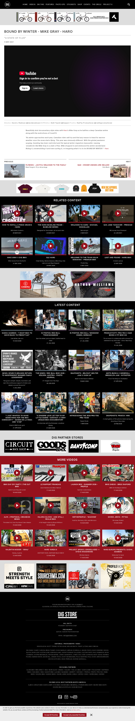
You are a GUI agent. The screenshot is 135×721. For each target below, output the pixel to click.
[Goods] (51, 446)
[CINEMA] (84, 576)
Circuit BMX (38, 685)
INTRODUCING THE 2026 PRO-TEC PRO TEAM (84, 417)
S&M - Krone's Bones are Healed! (93, 165)
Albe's (30, 685)
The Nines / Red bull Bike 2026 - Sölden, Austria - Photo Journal (51, 375)
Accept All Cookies (51, 715)
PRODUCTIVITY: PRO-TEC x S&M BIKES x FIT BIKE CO (118, 334)
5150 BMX (56, 685)
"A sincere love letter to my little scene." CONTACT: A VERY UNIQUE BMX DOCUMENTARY (51, 418)
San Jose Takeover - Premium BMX (118, 226)
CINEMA (60, 670)
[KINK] (19, 576)
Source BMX (57, 687)
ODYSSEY (80, 672)
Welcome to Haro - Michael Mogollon (84, 226)
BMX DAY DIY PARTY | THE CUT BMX (17, 485)
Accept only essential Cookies (74, 715)
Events (87, 4)
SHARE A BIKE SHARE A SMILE (67, 674)
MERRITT (72, 672)
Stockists (71, 4)
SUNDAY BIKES (51, 674)
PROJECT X (107, 4)
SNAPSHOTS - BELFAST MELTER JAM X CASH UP (84, 374)
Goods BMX (65, 685)
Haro (65, 130)
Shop (80, 4)
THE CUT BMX (76, 670)
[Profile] (116, 576)
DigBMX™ (80, 604)
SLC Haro (50, 258)
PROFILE (87, 672)
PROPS (93, 672)
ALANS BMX (30, 670)
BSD (46, 670)
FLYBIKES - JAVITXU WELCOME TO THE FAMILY (46, 165)
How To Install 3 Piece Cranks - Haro (17, 226)
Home (25, 4)
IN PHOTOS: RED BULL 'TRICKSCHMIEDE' (50, 334)
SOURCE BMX (40, 674)
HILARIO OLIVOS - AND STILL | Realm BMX (51, 518)
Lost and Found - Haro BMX (118, 258)
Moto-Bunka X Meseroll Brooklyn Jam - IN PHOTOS (117, 374)
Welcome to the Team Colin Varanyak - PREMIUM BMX (84, 259)
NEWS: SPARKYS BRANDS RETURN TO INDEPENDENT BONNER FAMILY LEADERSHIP (17, 375)
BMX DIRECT (40, 670)
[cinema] (67, 284)
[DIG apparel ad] (67, 188)
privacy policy (76, 710)
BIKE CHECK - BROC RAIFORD (118, 484)
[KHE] (67, 17)
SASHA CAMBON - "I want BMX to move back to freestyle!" (17, 334)
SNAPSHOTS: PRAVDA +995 (118, 416)
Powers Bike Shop (85, 685)
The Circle (96, 4)
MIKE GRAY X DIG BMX (17, 258)
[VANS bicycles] (116, 446)
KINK (42, 672)
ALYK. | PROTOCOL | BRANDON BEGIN (17, 518)
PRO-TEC (100, 672)
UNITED (80, 674)
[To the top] (67, 598)
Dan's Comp (48, 685)
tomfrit (67, 703)
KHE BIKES (35, 672)
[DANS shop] (84, 446)
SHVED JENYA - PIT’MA (118, 517)
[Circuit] (19, 446)
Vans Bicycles (77, 687)
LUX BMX (57, 672)
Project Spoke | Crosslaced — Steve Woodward (84, 551)
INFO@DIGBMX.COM (70, 635)
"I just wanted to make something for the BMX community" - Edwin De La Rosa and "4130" (17, 419)
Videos (32, 4)
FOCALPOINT (96, 670)
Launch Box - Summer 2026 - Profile (84, 485)
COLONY (67, 670)
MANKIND (65, 672)
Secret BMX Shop (99, 685)
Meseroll (74, 685)
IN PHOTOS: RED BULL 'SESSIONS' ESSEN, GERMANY (84, 334)
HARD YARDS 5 (50, 550)
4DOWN (101, 674)
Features (50, 4)
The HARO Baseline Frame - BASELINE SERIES (51, 226)
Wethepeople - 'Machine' (84, 517)
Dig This (40, 4)
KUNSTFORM (49, 672)
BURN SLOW (53, 670)
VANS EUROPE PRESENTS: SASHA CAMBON (118, 551)
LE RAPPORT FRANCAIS (50, 484)
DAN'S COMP (86, 670)
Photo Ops (60, 4)
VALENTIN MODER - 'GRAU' (16, 550)
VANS (86, 674)
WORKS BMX (93, 674)
